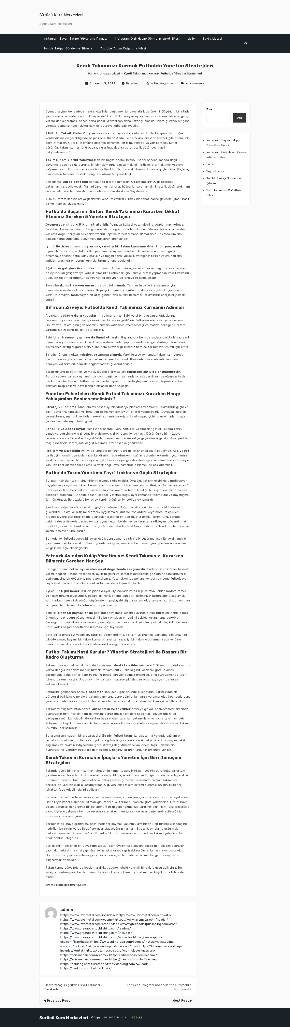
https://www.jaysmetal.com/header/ (141, 919)
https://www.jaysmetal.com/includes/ (88, 915)
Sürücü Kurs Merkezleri (61, 15)
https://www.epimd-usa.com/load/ (113, 946)
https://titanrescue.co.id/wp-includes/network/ (120, 950)
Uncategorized (110, 73)
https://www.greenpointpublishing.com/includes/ (96, 933)
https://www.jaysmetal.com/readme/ (87, 919)
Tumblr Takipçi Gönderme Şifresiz (67, 48)
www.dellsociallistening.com (66, 885)
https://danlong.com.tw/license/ (133, 959)
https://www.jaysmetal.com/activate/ (144, 915)
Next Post (181, 1000)
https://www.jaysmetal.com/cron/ (85, 924)
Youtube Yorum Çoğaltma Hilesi (123, 48)
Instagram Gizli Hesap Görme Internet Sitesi (147, 38)
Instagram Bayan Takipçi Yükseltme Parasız (75, 38)
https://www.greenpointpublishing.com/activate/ (96, 937)
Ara (209, 109)
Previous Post (58, 1000)
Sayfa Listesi (212, 38)
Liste (191, 38)
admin (135, 83)
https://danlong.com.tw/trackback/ (86, 968)
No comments (195, 83)
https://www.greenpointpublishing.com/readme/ (95, 928)
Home (92, 73)
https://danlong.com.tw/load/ (126, 964)
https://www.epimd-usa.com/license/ (117, 941)
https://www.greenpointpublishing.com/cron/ (144, 924)
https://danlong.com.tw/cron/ (82, 964)
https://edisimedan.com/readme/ (84, 955)
